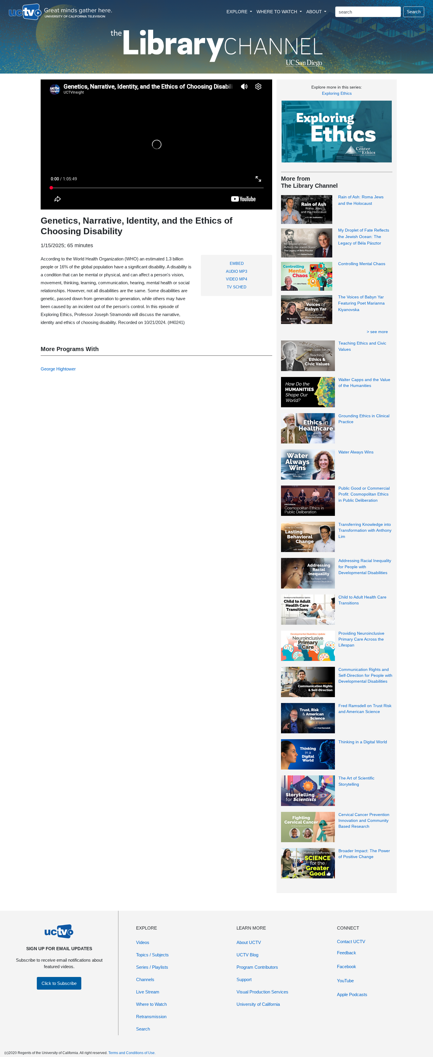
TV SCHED (236, 287)
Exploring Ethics (337, 93)
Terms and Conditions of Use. (132, 1053)
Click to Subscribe (59, 983)
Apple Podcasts (352, 994)
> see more (377, 331)
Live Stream (147, 991)
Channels (145, 979)
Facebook (346, 966)
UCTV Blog (247, 954)
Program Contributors (257, 967)
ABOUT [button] (314, 11)
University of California (258, 1004)
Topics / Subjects (152, 954)
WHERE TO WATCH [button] (277, 11)
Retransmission (151, 1016)
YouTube (345, 980)
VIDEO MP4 (236, 279)
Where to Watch (151, 1004)
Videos (142, 942)
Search (414, 11)
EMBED (237, 263)
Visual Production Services (262, 991)
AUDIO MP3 (236, 271)
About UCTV (249, 942)
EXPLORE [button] (238, 11)
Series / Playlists (152, 967)
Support (244, 979)
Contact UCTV (351, 941)
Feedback (346, 952)
